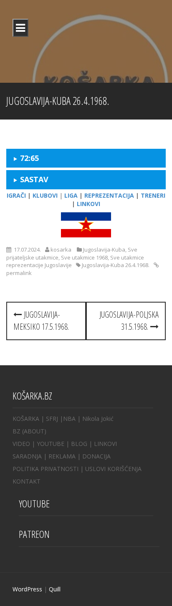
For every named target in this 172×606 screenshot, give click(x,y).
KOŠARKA (26, 419)
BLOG (79, 444)
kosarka (61, 249)
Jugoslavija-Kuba (104, 249)
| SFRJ (49, 419)
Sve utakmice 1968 (84, 257)
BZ (16, 431)
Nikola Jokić (98, 419)
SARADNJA (27, 456)
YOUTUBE (50, 444)
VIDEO (21, 444)
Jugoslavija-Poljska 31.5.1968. (129, 320)
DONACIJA (96, 456)
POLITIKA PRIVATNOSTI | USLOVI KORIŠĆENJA (77, 469)
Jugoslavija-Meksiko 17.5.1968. (41, 320)
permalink (19, 273)
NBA (69, 419)
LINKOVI (105, 444)
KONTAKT (26, 481)
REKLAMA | (65, 456)
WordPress (27, 589)
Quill (55, 589)
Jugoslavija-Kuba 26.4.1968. (115, 265)
